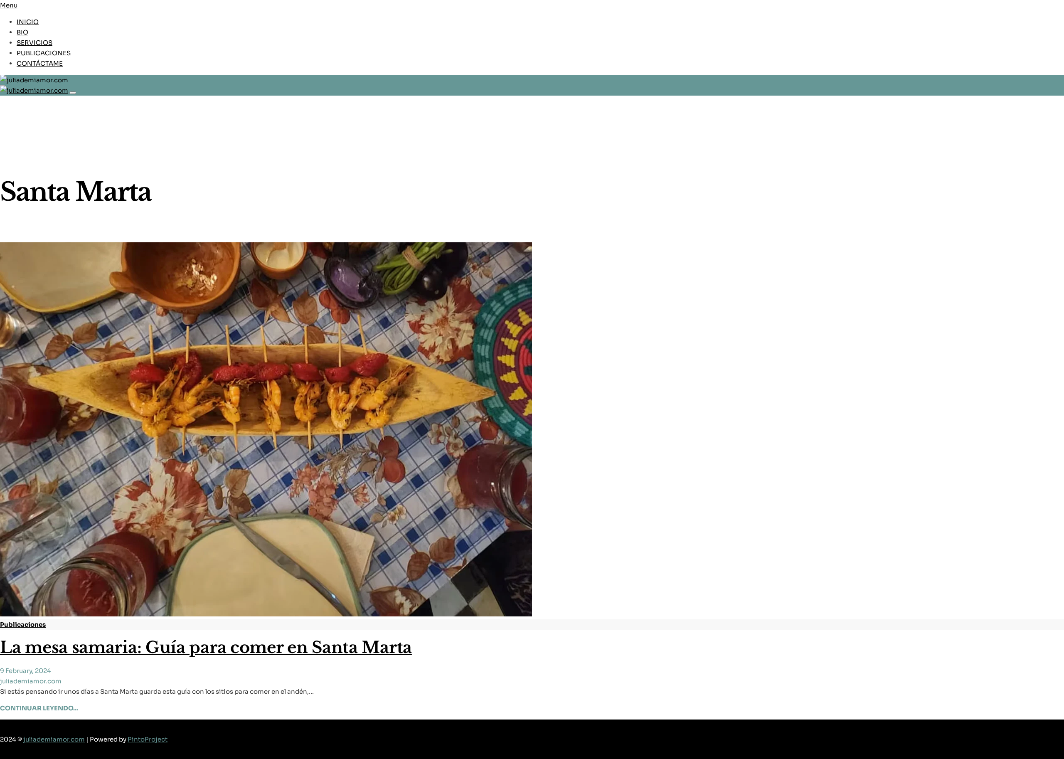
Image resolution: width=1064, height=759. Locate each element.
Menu (8, 5)
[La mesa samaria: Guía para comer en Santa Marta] (266, 614)
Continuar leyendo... (39, 708)
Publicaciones (23, 624)
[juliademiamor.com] (532, 80)
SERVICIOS (34, 43)
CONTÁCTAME (40, 63)
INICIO (28, 22)
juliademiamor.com (31, 681)
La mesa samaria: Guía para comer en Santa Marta (206, 647)
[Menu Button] (72, 92)
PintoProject (147, 739)
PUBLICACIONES (44, 53)
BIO (22, 32)
